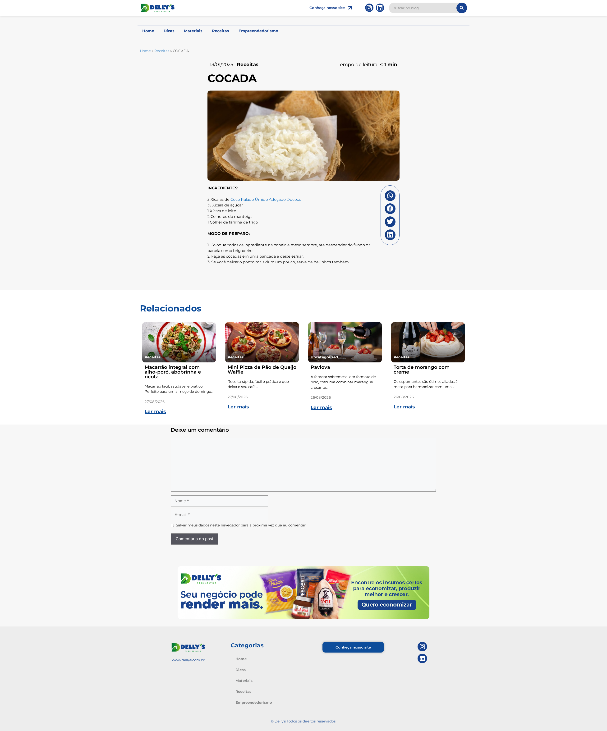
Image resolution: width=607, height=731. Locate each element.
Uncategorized (324, 357)
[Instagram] (369, 8)
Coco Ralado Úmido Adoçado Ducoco (265, 199)
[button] (390, 195)
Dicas (169, 31)
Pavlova (320, 367)
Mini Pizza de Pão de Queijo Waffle (262, 369)
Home (148, 31)
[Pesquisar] (461, 8)
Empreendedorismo (258, 31)
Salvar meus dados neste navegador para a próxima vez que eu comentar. (241, 525)
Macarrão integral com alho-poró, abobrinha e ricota (173, 371)
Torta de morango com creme (422, 369)
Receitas (220, 31)
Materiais (193, 31)
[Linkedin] (380, 8)
